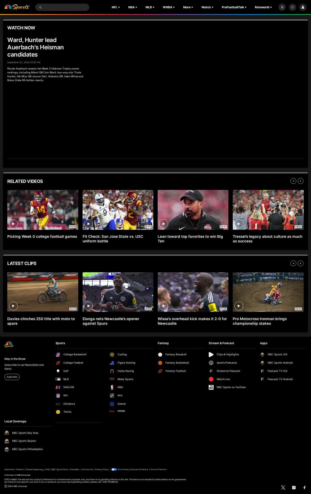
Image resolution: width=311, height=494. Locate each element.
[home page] (17, 7)
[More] (282, 7)
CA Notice (143, 469)
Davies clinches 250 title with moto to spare (41, 321)
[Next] (300, 181)
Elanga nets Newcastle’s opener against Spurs (111, 321)
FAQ (47, 469)
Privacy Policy (102, 469)
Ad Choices (87, 469)
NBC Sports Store (60, 469)
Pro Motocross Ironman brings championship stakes (260, 321)
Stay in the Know (14, 358)
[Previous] (293, 181)
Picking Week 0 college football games (42, 236)
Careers (20, 469)
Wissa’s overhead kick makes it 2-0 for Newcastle (192, 321)
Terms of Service (158, 469)
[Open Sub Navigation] (119, 7)
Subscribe (12, 376)
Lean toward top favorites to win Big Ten (190, 238)
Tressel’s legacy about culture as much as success (267, 238)
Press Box (74, 469)
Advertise (9, 469)
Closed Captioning (34, 469)
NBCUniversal (23, 475)
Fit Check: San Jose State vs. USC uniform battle (113, 238)
